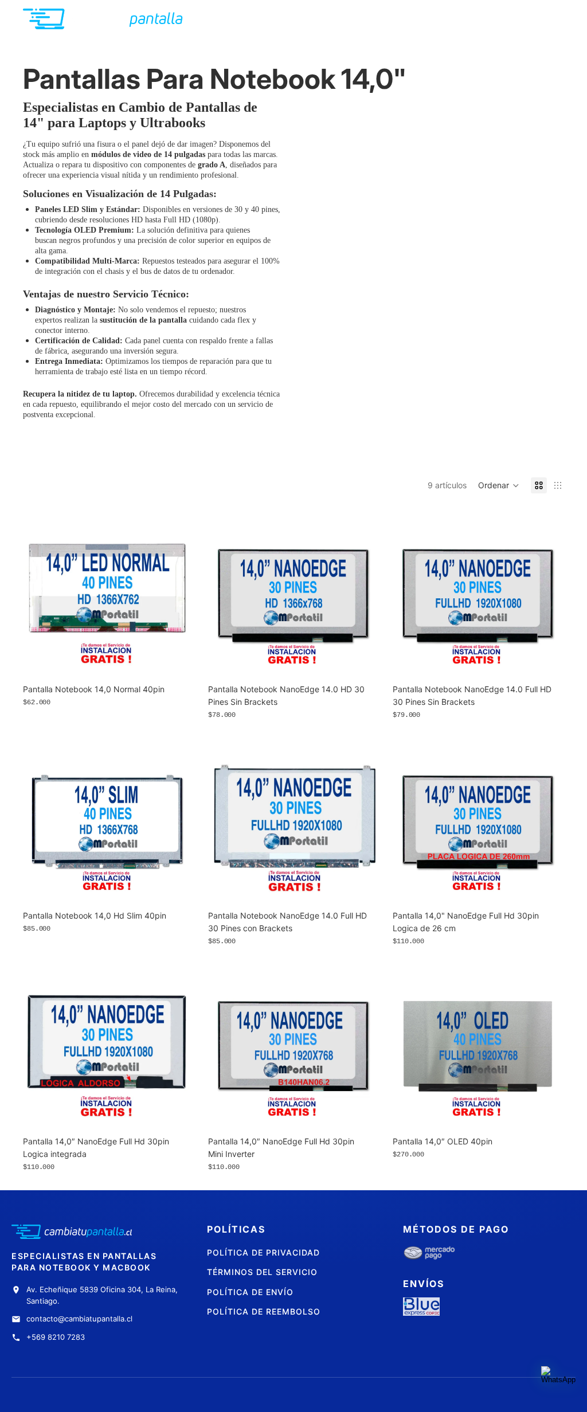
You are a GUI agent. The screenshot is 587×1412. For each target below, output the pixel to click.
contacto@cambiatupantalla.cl (79, 1318)
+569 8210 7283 (55, 1337)
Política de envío (250, 1292)
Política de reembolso (263, 1311)
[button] (498, 485)
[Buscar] (502, 19)
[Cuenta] (526, 19)
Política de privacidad (263, 1252)
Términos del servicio (262, 1272)
